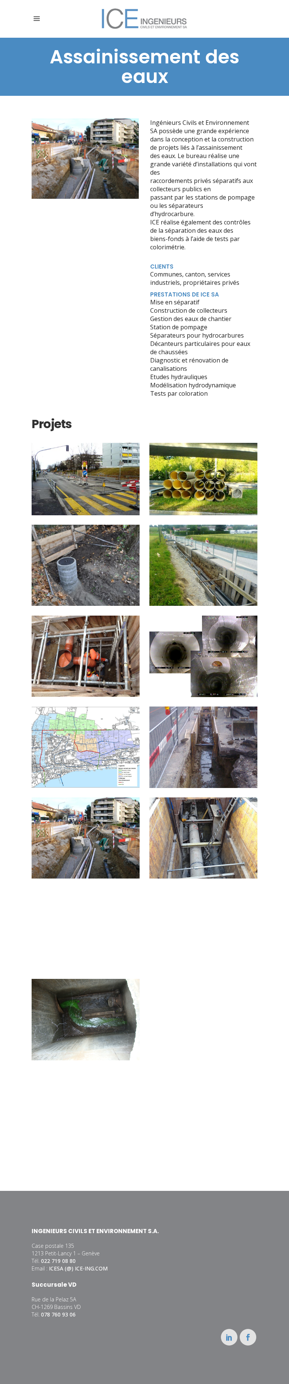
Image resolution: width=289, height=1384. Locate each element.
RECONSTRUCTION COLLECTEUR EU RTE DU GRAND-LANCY (203, 738)
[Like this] (79, 491)
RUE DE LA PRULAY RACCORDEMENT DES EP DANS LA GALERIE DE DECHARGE (203, 829)
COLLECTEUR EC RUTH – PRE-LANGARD (86, 557)
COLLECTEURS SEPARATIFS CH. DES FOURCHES (85, 1102)
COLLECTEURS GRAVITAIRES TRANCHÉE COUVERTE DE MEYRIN (85, 829)
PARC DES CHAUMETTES (85, 920)
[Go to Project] (92, 491)
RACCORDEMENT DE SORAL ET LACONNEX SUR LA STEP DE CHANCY (203, 556)
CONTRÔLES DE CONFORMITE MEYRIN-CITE (85, 1011)
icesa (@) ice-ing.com (78, 1268)
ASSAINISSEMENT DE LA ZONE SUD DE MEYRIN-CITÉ (85, 470)
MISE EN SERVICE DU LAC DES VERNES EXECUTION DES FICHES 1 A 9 (85, 647)
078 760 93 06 (58, 1314)
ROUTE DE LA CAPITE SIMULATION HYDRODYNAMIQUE (85, 738)
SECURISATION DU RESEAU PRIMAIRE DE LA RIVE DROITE (203, 470)
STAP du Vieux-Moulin (203, 920)
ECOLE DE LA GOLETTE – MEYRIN (203, 1011)
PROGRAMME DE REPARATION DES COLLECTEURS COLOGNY (203, 647)
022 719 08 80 (58, 1260)
